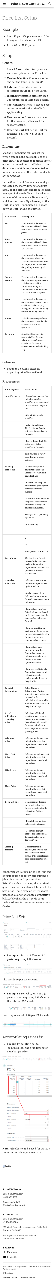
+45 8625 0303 (10, 1197)
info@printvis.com (13, 1193)
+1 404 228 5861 (11, 1222)
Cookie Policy (28, 1277)
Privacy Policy (10, 1277)
